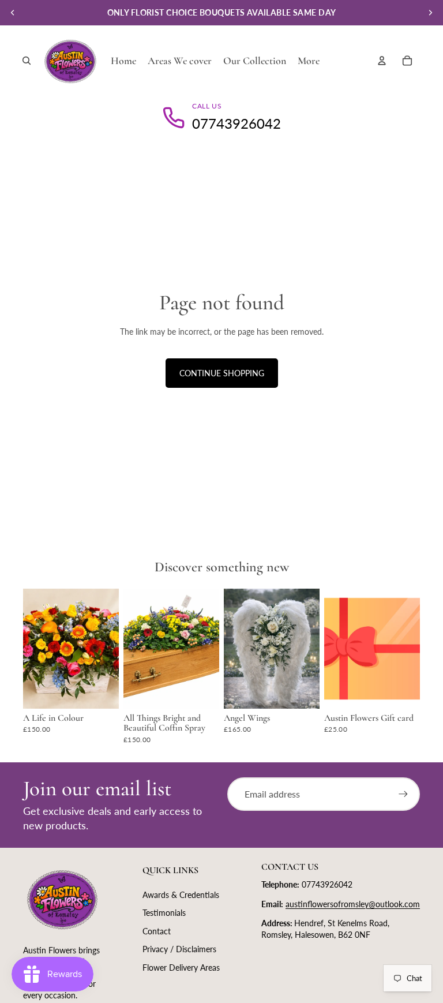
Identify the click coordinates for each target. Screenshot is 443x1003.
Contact (156, 931)
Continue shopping (221, 373)
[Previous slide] (12, 12)
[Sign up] (403, 794)
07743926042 (236, 123)
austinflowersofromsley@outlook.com (353, 904)
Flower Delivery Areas (181, 967)
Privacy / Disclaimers (179, 949)
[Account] (382, 60)
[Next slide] (430, 12)
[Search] (26, 60)
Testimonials (164, 913)
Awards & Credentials (180, 895)
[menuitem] (308, 61)
